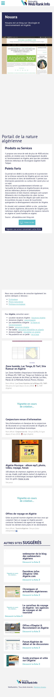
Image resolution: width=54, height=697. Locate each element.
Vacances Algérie (38, 318)
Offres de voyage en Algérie (21, 513)
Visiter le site (29, 222)
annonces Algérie (22, 327)
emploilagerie (30, 320)
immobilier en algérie (32, 332)
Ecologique (13, 299)
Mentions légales (40, 687)
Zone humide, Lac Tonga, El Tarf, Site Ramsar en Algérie (26, 367)
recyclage (35, 334)
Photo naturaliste (16, 302)
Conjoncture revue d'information (23, 419)
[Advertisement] (27, 104)
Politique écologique (17, 304)
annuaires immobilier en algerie (31, 329)
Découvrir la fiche (31, 562)
